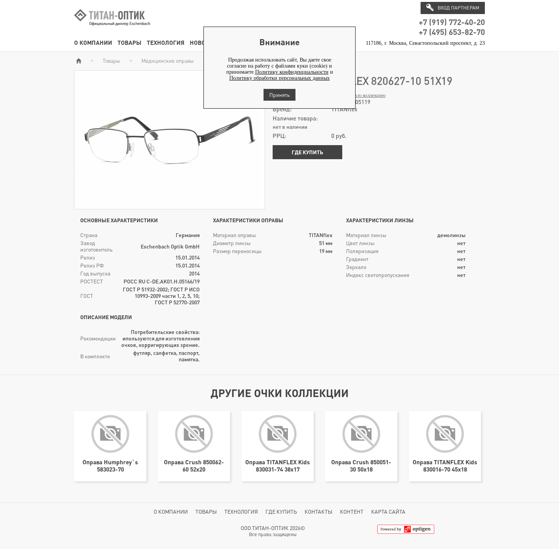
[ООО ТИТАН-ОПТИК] (112, 30)
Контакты (318, 511)
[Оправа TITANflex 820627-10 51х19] (170, 206)
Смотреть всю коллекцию (358, 95)
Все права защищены (273, 534)
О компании (93, 42)
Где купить (307, 152)
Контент (352, 511)
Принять (279, 95)
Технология (165, 42)
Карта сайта (388, 511)
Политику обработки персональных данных (279, 78)
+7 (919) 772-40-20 (452, 22)
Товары (129, 42)
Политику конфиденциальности (292, 72)
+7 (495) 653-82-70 (452, 31)
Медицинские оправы (167, 60)
